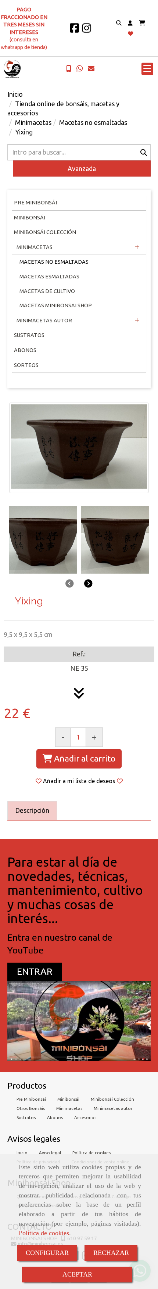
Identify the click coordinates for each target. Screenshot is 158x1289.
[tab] (32, 810)
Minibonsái (29, 218)
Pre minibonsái (35, 202)
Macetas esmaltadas (49, 276)
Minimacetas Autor (43, 320)
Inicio (22, 1152)
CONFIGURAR (47, 1252)
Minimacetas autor (113, 1108)
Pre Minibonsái (31, 1099)
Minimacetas (34, 247)
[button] (130, 23)
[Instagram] (86, 30)
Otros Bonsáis (31, 1108)
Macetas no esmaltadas (54, 262)
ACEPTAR (77, 1274)
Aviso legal (50, 1152)
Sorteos (26, 365)
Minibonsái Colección (45, 232)
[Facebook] (74, 30)
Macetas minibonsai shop (55, 305)
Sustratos (29, 335)
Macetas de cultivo (47, 291)
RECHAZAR (111, 1252)
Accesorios (85, 1117)
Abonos (25, 350)
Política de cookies (44, 1233)
